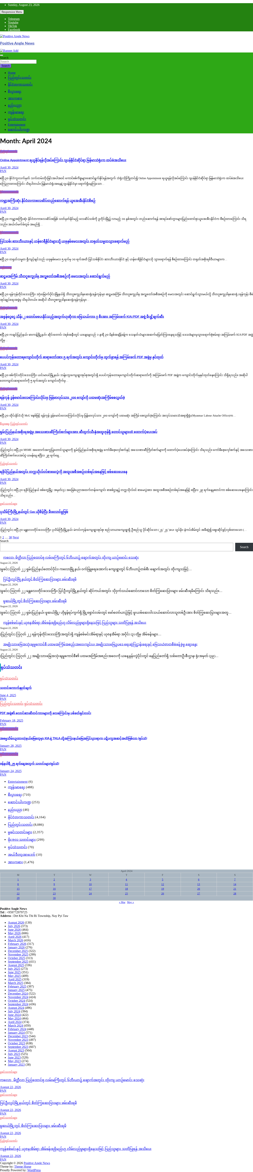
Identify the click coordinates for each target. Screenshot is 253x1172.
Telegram (14, 19)
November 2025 (18, 954)
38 (10, 537)
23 (54, 893)
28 (234, 893)
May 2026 (14, 933)
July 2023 (14, 1054)
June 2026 (14, 929)
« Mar (122, 902)
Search (4, 57)
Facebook (14, 29)
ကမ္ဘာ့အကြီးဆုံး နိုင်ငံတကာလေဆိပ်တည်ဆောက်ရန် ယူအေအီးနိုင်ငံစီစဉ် (47, 200)
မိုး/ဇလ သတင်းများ (22, 840)
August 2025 (16, 965)
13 (198, 884)
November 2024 (18, 997)
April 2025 (15, 979)
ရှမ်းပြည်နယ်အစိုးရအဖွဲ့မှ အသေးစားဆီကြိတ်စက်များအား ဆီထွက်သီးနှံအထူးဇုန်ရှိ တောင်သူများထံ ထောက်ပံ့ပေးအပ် (78, 431)
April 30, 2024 (9, 167)
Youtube (13, 22)
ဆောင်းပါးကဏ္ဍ (19, 129)
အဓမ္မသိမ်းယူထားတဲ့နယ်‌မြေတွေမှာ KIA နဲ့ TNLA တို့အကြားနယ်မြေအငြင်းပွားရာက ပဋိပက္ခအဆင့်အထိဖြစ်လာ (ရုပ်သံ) (73, 738)
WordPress (34, 1170)
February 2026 (17, 943)
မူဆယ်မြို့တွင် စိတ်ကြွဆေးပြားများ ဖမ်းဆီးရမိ (35, 601)
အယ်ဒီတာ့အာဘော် (21, 855)
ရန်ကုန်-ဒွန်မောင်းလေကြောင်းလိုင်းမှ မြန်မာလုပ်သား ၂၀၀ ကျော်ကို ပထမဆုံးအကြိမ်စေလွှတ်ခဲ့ (62, 397)
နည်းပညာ (15, 105)
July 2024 (14, 1011)
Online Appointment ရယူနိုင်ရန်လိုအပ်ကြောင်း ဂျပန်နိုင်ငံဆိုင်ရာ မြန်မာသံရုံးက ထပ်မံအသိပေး (63, 160)
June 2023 (14, 1057)
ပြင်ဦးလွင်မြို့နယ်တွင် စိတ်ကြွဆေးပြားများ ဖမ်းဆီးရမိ (39, 579)
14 (234, 884)
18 (126, 888)
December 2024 (18, 993)
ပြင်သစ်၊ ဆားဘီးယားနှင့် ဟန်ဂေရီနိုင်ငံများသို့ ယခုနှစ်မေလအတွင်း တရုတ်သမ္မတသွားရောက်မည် (64, 241)
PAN (3, 171)
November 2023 (18, 1039)
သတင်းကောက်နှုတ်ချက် (16, 687)
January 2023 (16, 1064)
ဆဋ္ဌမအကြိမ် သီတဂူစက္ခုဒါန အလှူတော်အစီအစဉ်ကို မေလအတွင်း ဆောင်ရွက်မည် (55, 276)
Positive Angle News (17, 43)
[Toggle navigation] (1, 55)
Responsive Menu (12, 11)
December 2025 (18, 951)
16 (54, 888)
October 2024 (16, 1000)
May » (130, 902)
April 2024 (15, 1022)
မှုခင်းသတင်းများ (8, 503)
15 (18, 888)
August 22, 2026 (10, 1087)
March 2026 (15, 940)
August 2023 (16, 1050)
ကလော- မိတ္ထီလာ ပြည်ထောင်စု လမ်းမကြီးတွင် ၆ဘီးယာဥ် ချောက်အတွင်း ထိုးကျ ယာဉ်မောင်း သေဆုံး (71, 557)
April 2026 (15, 936)
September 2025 (18, 961)
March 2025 (15, 983)
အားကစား (15, 98)
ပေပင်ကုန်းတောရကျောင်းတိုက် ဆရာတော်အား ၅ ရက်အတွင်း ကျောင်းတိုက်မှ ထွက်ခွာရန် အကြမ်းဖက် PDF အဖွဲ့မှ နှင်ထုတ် (81, 357)
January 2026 (16, 947)
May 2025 (14, 975)
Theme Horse (22, 1166)
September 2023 (18, 1046)
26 (162, 893)
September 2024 (18, 1004)
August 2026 (16, 922)
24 (90, 893)
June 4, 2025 (8, 695)
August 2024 (16, 1007)
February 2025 (17, 986)
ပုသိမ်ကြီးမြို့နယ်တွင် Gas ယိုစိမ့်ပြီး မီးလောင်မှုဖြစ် (34, 511)
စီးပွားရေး (14, 91)
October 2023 (16, 1043)
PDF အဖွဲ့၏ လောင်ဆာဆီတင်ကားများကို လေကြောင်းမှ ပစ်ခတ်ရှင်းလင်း (45, 713)
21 (234, 888)
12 (162, 884)
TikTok (12, 26)
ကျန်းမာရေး (16, 112)
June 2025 (14, 972)
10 (90, 884)
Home (12, 72)
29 (18, 898)
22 (18, 893)
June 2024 (14, 1015)
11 (126, 884)
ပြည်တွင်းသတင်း (19, 77)
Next (16, 537)
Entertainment (16, 124)
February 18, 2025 (11, 720)
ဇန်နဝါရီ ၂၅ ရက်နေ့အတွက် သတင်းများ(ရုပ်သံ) (29, 763)
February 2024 (17, 1029)
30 (54, 898)
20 (198, 888)
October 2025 (16, 958)
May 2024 (14, 1018)
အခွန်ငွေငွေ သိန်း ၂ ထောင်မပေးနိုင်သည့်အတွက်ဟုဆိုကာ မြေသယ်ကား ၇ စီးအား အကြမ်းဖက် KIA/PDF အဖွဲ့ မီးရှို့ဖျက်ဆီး (82, 316)
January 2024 (16, 1032)
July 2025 (14, 968)
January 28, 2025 (11, 745)
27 (198, 893)
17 (90, 888)
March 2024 (15, 1025)
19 (162, 888)
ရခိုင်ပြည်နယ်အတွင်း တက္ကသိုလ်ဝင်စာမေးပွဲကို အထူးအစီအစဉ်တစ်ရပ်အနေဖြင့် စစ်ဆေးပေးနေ (63, 471)
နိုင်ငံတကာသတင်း (20, 84)
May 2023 (14, 1061)
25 (126, 893)
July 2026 (14, 926)
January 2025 (16, 990)
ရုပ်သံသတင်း (17, 119)
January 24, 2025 (11, 771)
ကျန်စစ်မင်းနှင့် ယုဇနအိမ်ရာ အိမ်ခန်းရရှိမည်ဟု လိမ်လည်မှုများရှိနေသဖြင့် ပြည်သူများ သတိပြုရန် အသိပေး (74, 622)
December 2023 (18, 1036)
